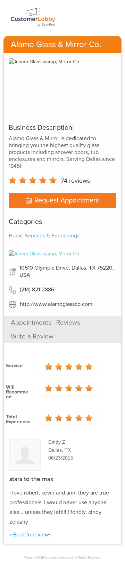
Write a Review (32, 336)
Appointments (31, 322)
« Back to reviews (30, 534)
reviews (75, 180)
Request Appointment (66, 200)
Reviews (68, 322)
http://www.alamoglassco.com (56, 304)
